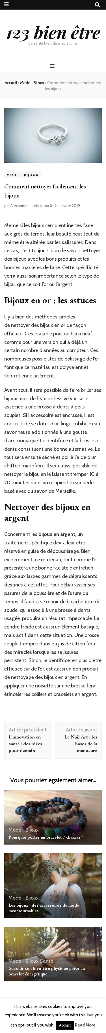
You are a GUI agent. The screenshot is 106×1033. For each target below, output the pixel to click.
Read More (85, 1025)
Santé (46, 961)
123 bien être (53, 32)
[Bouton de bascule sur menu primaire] (53, 66)
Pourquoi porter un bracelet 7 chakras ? (45, 837)
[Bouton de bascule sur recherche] (97, 5)
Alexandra (18, 205)
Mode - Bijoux (22, 175)
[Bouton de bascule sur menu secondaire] (6, 4)
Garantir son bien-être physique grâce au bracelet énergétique (46, 971)
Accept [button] (65, 1025)
